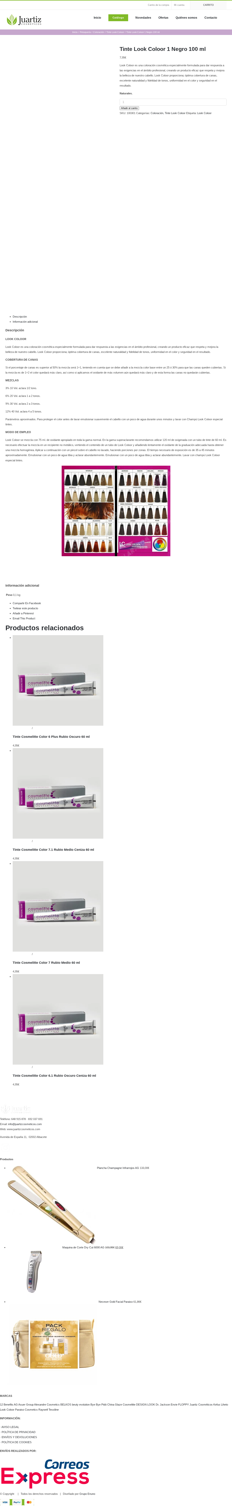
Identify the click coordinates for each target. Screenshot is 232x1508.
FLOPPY (183, 1404)
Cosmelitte (129, 1404)
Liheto (224, 1404)
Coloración (157, 113)
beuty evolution (81, 1404)
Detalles (38, 728)
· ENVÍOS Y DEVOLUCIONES (18, 1437)
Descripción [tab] (20, 316)
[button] (225, 17)
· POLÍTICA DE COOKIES (16, 1442)
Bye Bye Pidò (98, 1404)
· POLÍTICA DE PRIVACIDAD (18, 1432)
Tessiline (54, 1409)
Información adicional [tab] (25, 321)
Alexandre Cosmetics (47, 1404)
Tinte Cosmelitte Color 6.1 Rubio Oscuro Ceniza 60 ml (54, 1075)
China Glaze (114, 1404)
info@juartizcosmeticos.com (25, 1124)
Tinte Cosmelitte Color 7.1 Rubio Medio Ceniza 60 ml (53, 849)
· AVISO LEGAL (9, 1427)
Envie (174, 1404)
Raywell (43, 1409)
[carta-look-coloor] (59, 172)
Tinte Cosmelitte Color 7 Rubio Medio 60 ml (46, 962)
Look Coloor (204, 113)
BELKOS (65, 1404)
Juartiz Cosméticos (201, 1404)
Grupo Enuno (87, 1493)
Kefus (216, 1404)
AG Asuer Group (24, 1404)
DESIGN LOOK (145, 1404)
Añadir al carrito (129, 108)
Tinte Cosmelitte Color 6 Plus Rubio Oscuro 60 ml (51, 737)
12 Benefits (6, 1404)
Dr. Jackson (163, 1404)
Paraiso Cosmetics (26, 1409)
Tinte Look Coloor (175, 113)
